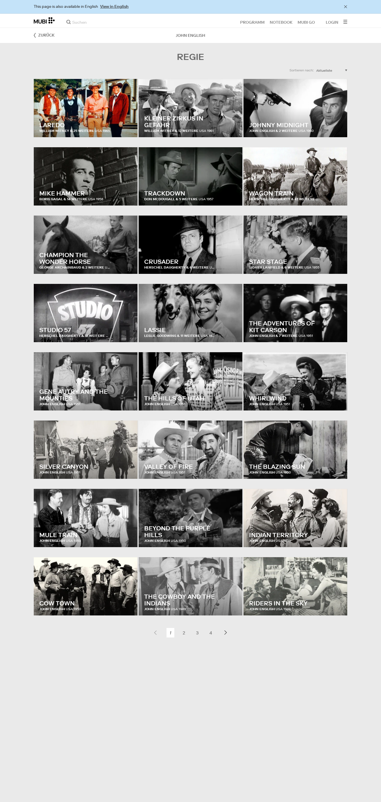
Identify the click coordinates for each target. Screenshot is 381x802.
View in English (114, 6)
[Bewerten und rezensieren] (128, 127)
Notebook (281, 22)
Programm (252, 22)
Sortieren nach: (302, 70)
